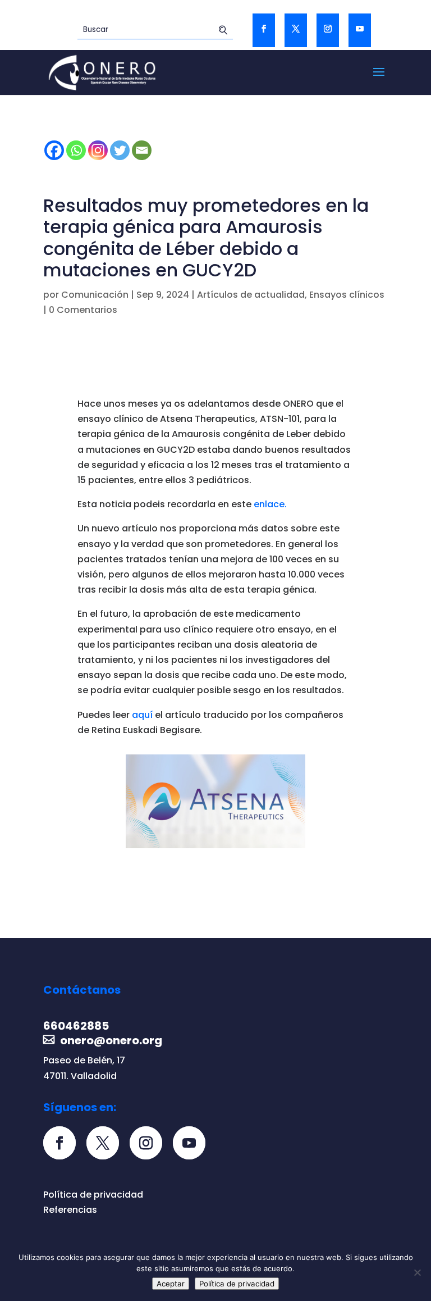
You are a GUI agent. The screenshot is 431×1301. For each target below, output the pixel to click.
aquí (142, 714)
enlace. (270, 504)
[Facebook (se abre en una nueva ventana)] (264, 30)
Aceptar (171, 1283)
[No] (417, 1272)
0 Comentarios (83, 309)
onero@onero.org (111, 1040)
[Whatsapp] (76, 150)
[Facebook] (54, 150)
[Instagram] (98, 150)
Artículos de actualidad (251, 294)
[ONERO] (102, 71)
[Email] (142, 150)
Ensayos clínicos (346, 294)
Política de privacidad (93, 1194)
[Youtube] (193, 1144)
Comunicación (95, 294)
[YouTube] (360, 30)
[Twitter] (296, 30)
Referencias (70, 1209)
